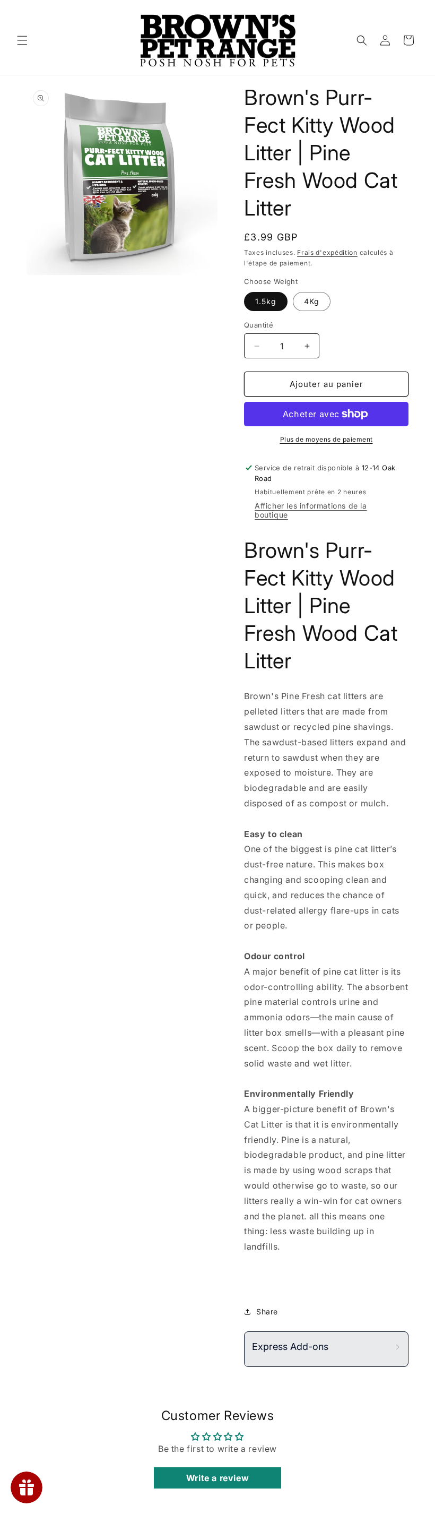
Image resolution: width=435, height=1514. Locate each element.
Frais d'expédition (327, 252)
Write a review (217, 1478)
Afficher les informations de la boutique (311, 510)
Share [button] (267, 1311)
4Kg (311, 301)
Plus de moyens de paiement (326, 439)
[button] (22, 40)
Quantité (258, 325)
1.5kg (265, 301)
